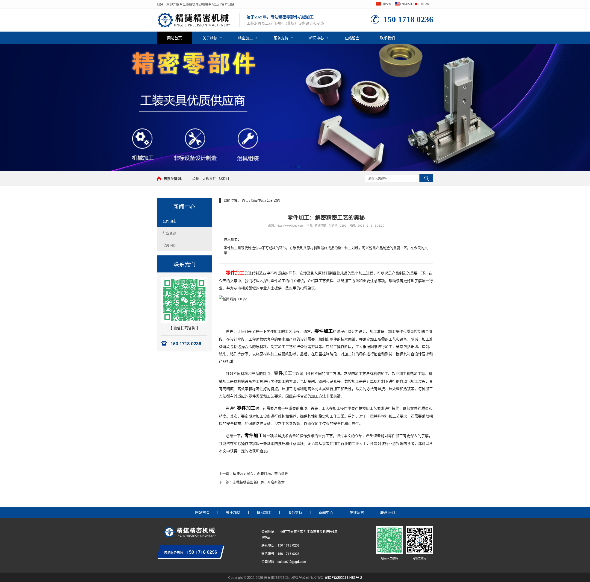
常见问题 (169, 245)
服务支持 (281, 38)
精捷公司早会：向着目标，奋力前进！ (262, 473)
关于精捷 (210, 38)
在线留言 (352, 38)
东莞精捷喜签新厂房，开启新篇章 (259, 482)
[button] (291, 167)
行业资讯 (169, 233)
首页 (245, 200)
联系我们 (387, 38)
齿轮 (195, 178)
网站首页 (174, 38)
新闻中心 (316, 38)
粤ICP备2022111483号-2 (343, 577)
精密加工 (245, 38)
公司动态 (169, 221)
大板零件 (209, 178)
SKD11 (223, 178)
